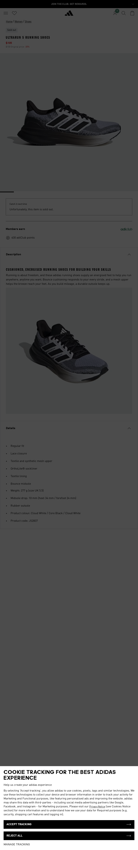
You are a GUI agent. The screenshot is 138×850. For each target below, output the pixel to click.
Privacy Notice (97, 806)
